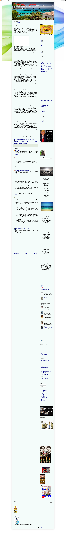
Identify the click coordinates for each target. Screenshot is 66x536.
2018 (41, 50)
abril (42, 121)
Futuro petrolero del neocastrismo (45, 107)
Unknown (16, 150)
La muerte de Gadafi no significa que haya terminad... (46, 79)
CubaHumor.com (43, 363)
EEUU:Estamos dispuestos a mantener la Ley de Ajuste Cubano (48, 327)
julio (42, 117)
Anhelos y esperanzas (27, 4)
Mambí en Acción (43, 366)
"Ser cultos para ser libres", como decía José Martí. (46, 97)
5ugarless (33, 527)
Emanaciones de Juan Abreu (44, 397)
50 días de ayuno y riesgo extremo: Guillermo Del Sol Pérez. (45, 361)
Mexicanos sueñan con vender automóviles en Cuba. (46, 100)
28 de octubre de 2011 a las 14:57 (25, 170)
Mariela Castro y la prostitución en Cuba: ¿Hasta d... (46, 70)
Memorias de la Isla (43, 92)
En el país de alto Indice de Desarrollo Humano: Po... (46, 111)
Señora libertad (45, 297)
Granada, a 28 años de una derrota (45, 72)
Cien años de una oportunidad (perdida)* (45, 357)
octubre (42, 62)
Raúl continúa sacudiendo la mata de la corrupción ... (46, 84)
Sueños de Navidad (43, 65)
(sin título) (45, 285)
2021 (41, 46)
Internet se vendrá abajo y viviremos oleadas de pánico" (47, 321)
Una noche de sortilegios (44, 85)
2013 (41, 56)
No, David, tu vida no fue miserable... (45, 82)
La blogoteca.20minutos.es (44, 399)
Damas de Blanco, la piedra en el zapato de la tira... (46, 64)
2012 (41, 57)
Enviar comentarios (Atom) (20, 254)
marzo (42, 122)
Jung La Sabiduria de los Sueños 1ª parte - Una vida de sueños (46, 379)
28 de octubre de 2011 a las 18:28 (22, 177)
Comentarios (42, 386)
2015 (41, 53)
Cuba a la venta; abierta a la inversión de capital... (46, 75)
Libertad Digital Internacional (44, 401)
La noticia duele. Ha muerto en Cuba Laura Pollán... (46, 91)
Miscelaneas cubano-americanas (44, 146)
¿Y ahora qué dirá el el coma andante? (47, 306)
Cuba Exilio (42, 394)
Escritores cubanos (43, 398)
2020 (41, 47)
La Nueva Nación (43, 400)
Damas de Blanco (43, 396)
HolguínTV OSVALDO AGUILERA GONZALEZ (45, 375)
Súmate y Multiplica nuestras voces (48, 315)
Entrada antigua (35, 253)
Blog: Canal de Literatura (44, 390)
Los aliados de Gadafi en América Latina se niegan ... (46, 77)
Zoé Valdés (42, 404)
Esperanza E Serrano (18, 156)
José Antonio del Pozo (18, 170)
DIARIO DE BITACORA (44, 381)
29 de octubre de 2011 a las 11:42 (22, 236)
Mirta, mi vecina (46, 311)
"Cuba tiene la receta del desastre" (45, 105)
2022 (41, 45)
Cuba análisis (42, 392)
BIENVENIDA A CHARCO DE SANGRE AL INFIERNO (46, 364)
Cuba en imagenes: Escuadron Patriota (45, 289)
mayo (42, 120)
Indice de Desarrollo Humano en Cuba (46, 112)
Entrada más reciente (16, 253)
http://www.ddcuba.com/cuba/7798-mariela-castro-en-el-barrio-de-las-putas (24, 139)
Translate (19, 22)
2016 (41, 52)
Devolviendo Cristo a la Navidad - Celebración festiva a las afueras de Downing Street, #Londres (46, 368)
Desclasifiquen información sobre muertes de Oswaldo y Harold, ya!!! (46, 372)
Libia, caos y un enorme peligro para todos (46, 68)
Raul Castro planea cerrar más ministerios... (46, 113)
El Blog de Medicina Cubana (44, 359)
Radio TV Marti (43, 402)
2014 (41, 55)
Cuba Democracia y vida (44, 393)
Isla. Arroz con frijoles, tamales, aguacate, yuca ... (46, 67)
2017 (41, 51)
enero (42, 125)
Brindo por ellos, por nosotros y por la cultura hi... (46, 94)
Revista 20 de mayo (43, 403)
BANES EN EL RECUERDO (45, 374)
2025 (41, 41)
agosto (42, 116)
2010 (41, 126)
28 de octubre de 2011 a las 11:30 (22, 150)
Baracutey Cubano (43, 352)
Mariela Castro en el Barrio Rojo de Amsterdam (20, 143)
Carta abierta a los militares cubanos (45, 106)
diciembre (43, 59)
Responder (16, 154)
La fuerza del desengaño (44, 71)
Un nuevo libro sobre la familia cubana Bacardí (46, 102)
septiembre (43, 115)
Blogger (41, 527)
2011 (41, 58)
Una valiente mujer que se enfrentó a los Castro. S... (46, 89)
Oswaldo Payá (42, 370)
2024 (41, 42)
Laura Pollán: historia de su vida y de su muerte (46, 87)
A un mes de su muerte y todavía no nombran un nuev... (46, 109)
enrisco (42, 357)
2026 (41, 40)
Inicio (26, 253)
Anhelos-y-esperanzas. (43, 145)
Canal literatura (42, 391)
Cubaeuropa (42, 395)
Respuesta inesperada (43, 301)
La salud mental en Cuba (43, 278)
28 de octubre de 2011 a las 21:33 (26, 228)
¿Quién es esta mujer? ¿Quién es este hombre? (45, 81)
